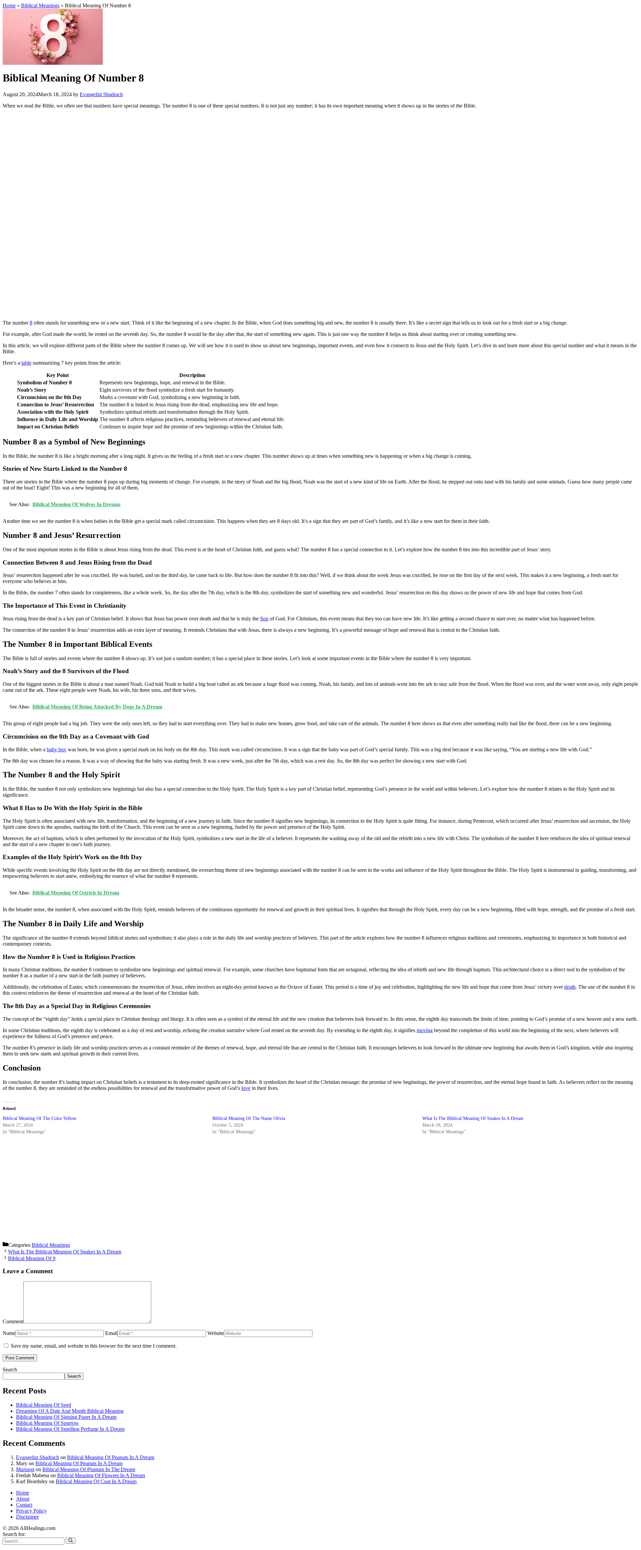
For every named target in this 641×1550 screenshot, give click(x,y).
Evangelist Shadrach (37, 1457)
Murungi (25, 1469)
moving (425, 1030)
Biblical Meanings (40, 5)
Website (215, 1333)
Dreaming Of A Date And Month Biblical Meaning (70, 1411)
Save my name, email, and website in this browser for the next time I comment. (94, 1346)
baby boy (56, 749)
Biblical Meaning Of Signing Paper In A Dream (66, 1417)
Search (10, 1369)
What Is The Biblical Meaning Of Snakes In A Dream (472, 1118)
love (245, 1088)
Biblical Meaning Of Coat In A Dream (96, 1481)
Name (9, 1333)
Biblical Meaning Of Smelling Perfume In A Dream (70, 1429)
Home (9, 5)
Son (264, 618)
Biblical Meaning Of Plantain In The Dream (88, 1469)
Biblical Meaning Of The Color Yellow (39, 1118)
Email (111, 1333)
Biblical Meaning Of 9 (31, 1258)
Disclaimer (27, 1517)
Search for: (14, 1534)
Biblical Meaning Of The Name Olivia (248, 1118)
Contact (24, 1505)
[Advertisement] (203, 214)
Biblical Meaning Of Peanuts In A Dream (110, 1457)
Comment (13, 1321)
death (570, 987)
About (22, 1499)
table (26, 363)
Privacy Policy (31, 1511)
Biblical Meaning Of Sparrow (47, 1423)
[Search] (70, 1540)
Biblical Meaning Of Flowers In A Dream (101, 1475)
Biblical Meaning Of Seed (43, 1405)
